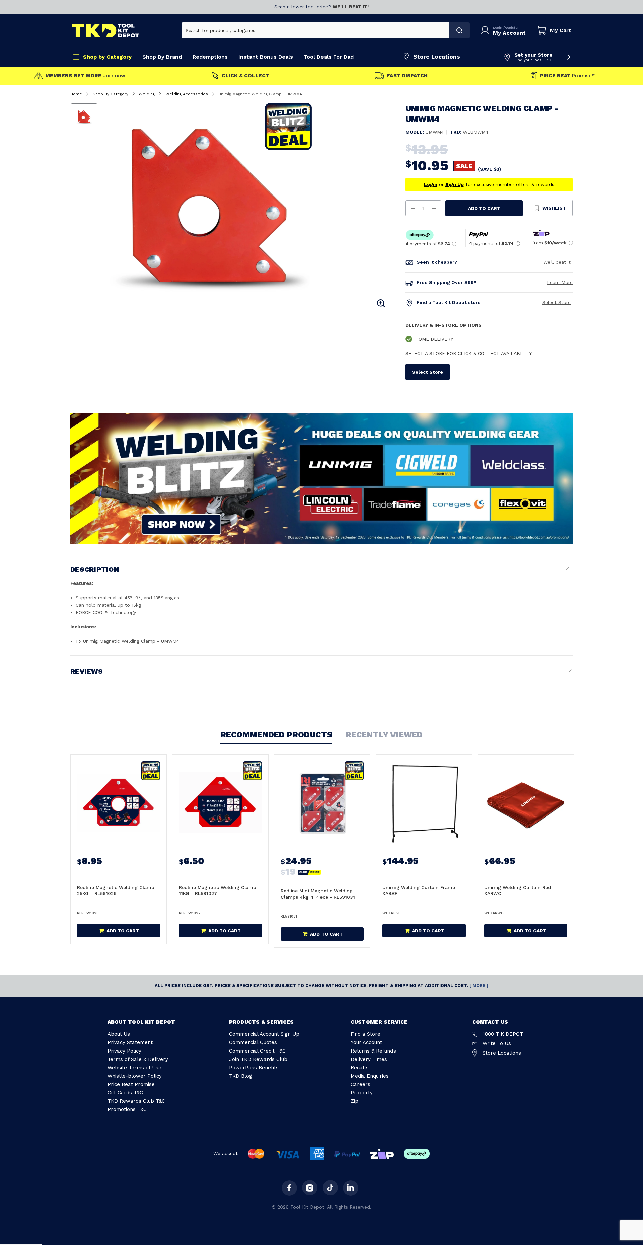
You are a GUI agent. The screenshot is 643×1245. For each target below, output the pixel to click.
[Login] (486, 30)
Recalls (360, 1068)
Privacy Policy (124, 1051)
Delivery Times (369, 1059)
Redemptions (210, 57)
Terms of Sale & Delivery (138, 1059)
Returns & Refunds (373, 1051)
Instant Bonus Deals (265, 57)
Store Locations (436, 56)
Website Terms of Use (134, 1068)
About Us (119, 1034)
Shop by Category (107, 57)
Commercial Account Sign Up (264, 1034)
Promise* (567, 75)
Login (498, 27)
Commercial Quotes (253, 1042)
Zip (354, 1101)
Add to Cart (484, 208)
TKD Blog (240, 1076)
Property (362, 1093)
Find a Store (365, 1034)
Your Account (366, 1042)
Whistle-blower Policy (135, 1076)
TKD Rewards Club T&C (136, 1101)
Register (512, 27)
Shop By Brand (162, 57)
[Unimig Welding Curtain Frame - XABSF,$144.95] (424, 802)
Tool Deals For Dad (329, 57)
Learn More (560, 282)
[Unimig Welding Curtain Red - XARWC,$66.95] (525, 802)
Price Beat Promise (131, 1084)
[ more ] (478, 985)
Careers (360, 1084)
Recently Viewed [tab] (384, 735)
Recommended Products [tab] (276, 735)
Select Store (556, 302)
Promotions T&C (127, 1109)
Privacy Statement (130, 1042)
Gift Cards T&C (125, 1093)
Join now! (86, 75)
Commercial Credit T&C (257, 1051)
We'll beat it (557, 262)
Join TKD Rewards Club (258, 1059)
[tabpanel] (245, 206)
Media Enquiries (370, 1076)
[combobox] (316, 30)
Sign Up (454, 184)
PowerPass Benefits (254, 1068)
